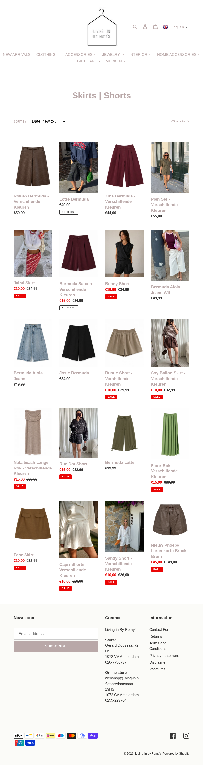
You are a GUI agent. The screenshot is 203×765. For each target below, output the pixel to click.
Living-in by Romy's (148, 753)
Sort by (20, 121)
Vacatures (157, 669)
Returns (155, 636)
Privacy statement (164, 655)
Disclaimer (158, 662)
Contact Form (160, 629)
